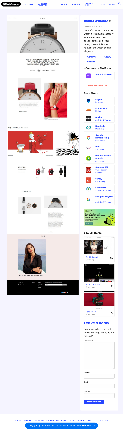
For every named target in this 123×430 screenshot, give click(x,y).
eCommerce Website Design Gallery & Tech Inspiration (40, 420)
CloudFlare (101, 108)
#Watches (91, 62)
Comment (88, 341)
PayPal (98, 99)
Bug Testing (100, 181)
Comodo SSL (101, 167)
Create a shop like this (97, 85)
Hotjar (98, 117)
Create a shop (89, 4)
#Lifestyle (92, 57)
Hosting (98, 111)
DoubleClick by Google (103, 157)
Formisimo (100, 187)
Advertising (99, 161)
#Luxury (107, 57)
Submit (112, 4)
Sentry (98, 178)
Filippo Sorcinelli (93, 284)
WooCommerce (103, 74)
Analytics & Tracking (103, 120)
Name (87, 372)
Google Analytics (104, 196)
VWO (97, 146)
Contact (103, 420)
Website (87, 392)
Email (86, 382)
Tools (64, 4)
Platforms (28, 4)
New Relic (100, 126)
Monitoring (99, 129)
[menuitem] (28, 4)
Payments (99, 102)
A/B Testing (99, 149)
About (81, 420)
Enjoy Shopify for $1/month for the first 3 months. (61, 425)
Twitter (92, 420)
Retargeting (100, 140)
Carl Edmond (92, 257)
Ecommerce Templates (43, 4)
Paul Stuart (91, 312)
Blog (103, 4)
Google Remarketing (102, 136)
